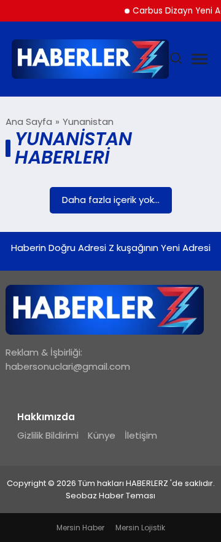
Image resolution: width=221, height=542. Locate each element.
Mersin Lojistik (140, 527)
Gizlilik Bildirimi (48, 435)
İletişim (141, 435)
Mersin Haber (80, 527)
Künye (101, 435)
